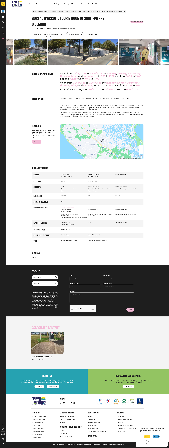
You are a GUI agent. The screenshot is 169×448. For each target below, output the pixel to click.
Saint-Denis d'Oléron (38, 437)
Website (36, 283)
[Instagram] (3, 429)
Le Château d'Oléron (38, 422)
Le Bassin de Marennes (67, 413)
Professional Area (43, 11)
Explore (48, 4)
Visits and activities (66, 436)
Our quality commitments (84, 444)
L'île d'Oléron (36, 413)
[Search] (3, 4)
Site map (104, 444)
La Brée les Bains (37, 434)
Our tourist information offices (86, 11)
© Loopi (141, 158)
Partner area (53, 11)
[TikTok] (3, 443)
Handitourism (92, 436)
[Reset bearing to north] (141, 152)
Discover (39, 4)
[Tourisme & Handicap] (139, 401)
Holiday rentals (92, 425)
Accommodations (93, 413)
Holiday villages (93, 428)
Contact (39, 386)
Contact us (96, 444)
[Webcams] (3, 17)
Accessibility (53, 386)
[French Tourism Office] (100, 401)
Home (31, 4)
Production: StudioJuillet (116, 444)
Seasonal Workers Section (125, 425)
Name (71, 275)
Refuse (156, 436)
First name (106, 275)
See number (37, 277)
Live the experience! (85, 4)
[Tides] (3, 27)
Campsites (91, 419)
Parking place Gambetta (42, 356)
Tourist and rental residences (97, 431)
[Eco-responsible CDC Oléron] (132, 401)
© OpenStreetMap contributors (131, 158)
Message (72, 291)
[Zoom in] (141, 146)
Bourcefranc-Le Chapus (67, 416)
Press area (120, 422)
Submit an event (122, 431)
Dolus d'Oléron (36, 425)
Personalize (152, 442)
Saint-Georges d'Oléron (39, 431)
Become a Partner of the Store (126, 428)
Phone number (107, 283)
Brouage (62, 422)
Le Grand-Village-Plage (39, 416)
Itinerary (36, 142)
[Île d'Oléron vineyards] (124, 401)
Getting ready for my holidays (64, 4)
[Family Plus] (116, 401)
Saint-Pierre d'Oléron (38, 428)
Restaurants (63, 433)
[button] (8, 50)
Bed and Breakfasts (94, 422)
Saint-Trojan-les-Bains (38, 419)
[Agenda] (3, 11)
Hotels (90, 416)
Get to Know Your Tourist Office (67, 11)
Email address (74, 283)
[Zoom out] (141, 149)
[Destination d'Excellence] (108, 401)
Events (62, 430)
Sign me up (128, 386)
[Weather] (3, 22)
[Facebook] (3, 427)
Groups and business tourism (125, 419)
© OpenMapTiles (120, 158)
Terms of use (61, 444)
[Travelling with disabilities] (3, 33)
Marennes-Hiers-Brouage (68, 419)
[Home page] (17, 4)
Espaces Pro (120, 413)
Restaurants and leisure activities (71, 427)
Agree (147, 436)
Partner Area (120, 416)
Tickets (98, 4)
